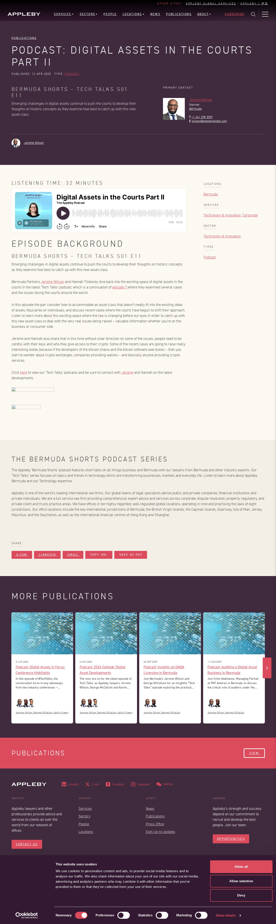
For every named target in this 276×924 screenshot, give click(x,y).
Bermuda (195, 109)
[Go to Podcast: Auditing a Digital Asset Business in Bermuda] (234, 633)
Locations (86, 832)
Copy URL (99, 555)
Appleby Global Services (211, 3)
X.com (22, 555)
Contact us (27, 844)
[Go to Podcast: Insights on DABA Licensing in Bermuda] (170, 633)
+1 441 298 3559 (202, 117)
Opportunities (231, 839)
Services (85, 808)
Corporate (250, 215)
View (254, 753)
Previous (9, 667)
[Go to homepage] (24, 14)
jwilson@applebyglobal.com (209, 121)
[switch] (123, 915)
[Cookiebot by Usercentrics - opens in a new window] (26, 915)
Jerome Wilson (200, 100)
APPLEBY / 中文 (254, 3)
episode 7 (120, 287)
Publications (24, 38)
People (84, 824)
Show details (226, 915)
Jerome (127, 372)
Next (267, 667)
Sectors (84, 816)
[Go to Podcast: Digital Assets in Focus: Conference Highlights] (42, 633)
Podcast (72, 74)
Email (73, 555)
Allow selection (241, 881)
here (23, 372)
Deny (241, 895)
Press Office (155, 824)
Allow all (241, 866)
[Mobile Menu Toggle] (265, 14)
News (150, 808)
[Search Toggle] (253, 14)
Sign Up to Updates (160, 832)
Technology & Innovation (222, 215)
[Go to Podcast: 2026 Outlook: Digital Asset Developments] (106, 633)
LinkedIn (47, 555)
